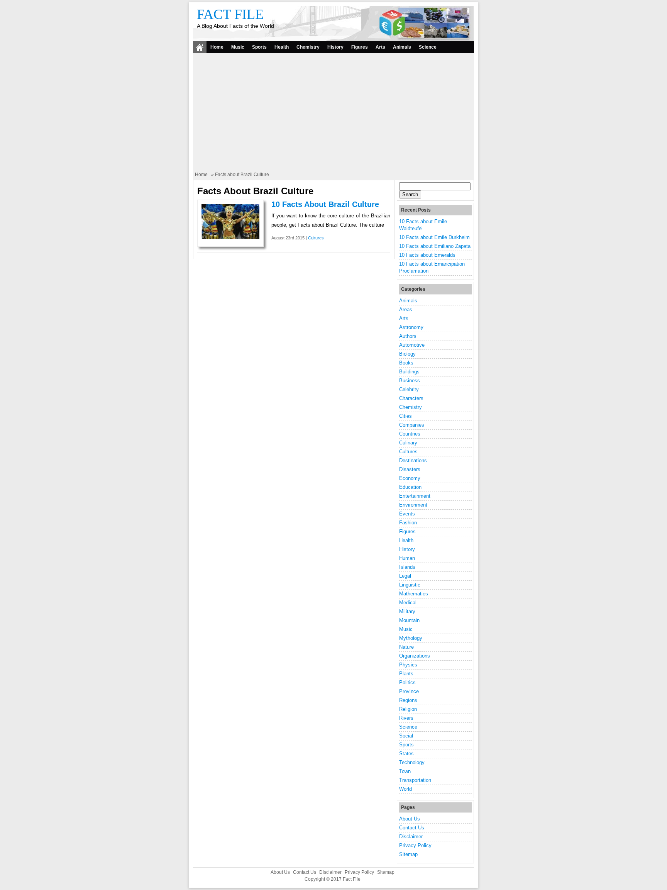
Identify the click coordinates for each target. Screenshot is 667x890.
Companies (411, 425)
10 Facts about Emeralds (427, 255)
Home (216, 47)
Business (409, 380)
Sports (259, 47)
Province (409, 691)
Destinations (413, 460)
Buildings (409, 372)
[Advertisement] (333, 113)
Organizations (414, 656)
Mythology (410, 638)
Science (428, 47)
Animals (402, 47)
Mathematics (413, 594)
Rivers (406, 718)
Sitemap (408, 854)
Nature (406, 647)
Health (281, 47)
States (406, 753)
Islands (407, 567)
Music (237, 47)
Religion (408, 709)
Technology (412, 762)
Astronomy (411, 327)
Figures (359, 47)
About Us (409, 819)
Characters (411, 398)
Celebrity (409, 389)
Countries (409, 434)
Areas (405, 309)
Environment (413, 505)
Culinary (408, 443)
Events (407, 514)
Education (410, 487)
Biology (407, 354)
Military (407, 611)
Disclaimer (411, 836)
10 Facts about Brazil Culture (325, 204)
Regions (408, 700)
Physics (408, 665)
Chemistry (308, 47)
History (335, 47)
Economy (409, 478)
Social (406, 736)
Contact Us (411, 828)
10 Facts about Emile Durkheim (434, 237)
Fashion (408, 523)
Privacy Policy (415, 845)
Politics (407, 682)
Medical (407, 602)
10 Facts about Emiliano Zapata (435, 246)
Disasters (409, 469)
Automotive (412, 345)
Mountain (409, 620)
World (405, 789)
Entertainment (414, 496)
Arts (380, 47)
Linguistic (409, 585)
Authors (407, 336)
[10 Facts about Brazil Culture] (230, 237)
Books (406, 363)
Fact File (230, 14)
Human (407, 558)
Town (405, 771)
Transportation (415, 780)
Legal (405, 576)
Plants (406, 673)
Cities (405, 416)
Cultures (316, 238)
